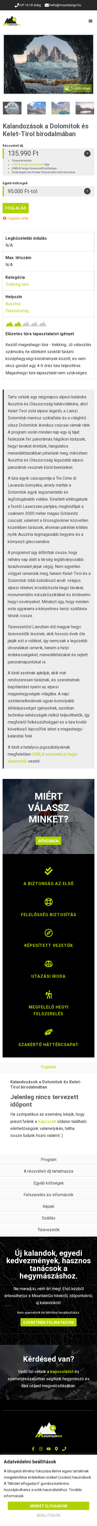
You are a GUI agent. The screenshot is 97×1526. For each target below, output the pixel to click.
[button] (90, 20)
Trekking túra (16, 284)
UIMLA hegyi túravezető (27, 164)
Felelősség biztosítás (48, 914)
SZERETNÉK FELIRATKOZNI (48, 1322)
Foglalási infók (17, 218)
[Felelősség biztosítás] (48, 904)
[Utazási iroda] (48, 966)
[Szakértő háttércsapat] (48, 1034)
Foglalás (15, 208)
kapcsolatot (61, 1371)
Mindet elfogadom (48, 1506)
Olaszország (17, 310)
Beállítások (49, 1515)
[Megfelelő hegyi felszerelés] (48, 997)
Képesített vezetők (48, 945)
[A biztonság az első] (48, 873)
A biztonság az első (49, 883)
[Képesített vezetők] (48, 935)
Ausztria (12, 303)
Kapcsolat (47, 1121)
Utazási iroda (48, 976)
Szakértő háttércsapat (48, 1044)
